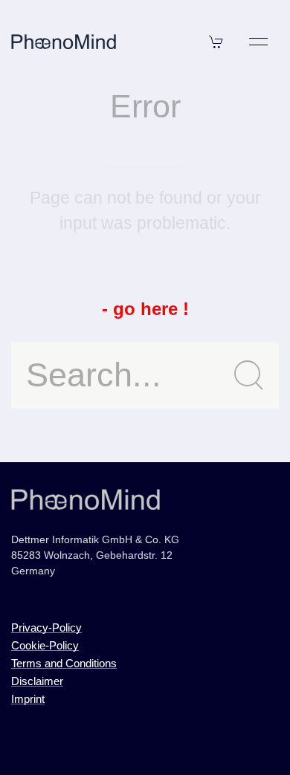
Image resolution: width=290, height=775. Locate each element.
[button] (216, 41)
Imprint (28, 699)
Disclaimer (37, 681)
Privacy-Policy (46, 627)
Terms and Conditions (64, 663)
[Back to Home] (63, 41)
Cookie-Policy (45, 645)
